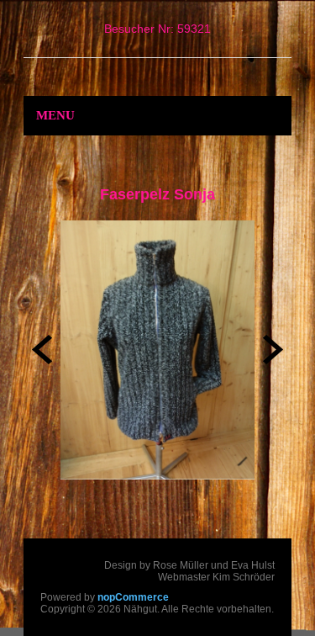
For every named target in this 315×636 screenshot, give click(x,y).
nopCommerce (133, 597)
